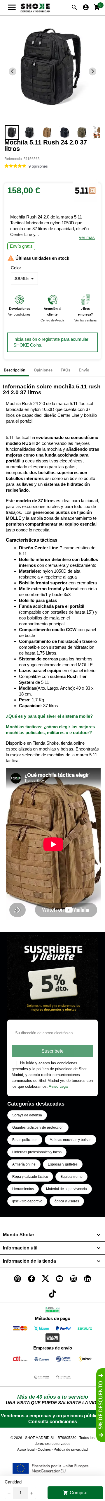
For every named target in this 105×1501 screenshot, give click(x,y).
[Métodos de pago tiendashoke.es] (20, 1329)
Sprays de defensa (27, 1115)
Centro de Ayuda (52, 320)
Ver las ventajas (85, 320)
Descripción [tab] (14, 370)
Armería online (24, 1164)
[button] (12, 132)
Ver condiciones (19, 314)
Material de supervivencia (66, 1189)
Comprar (75, 1492)
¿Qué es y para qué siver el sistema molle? (49, 716)
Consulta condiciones (52, 1421)
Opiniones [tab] (43, 370)
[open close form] (100, 1405)
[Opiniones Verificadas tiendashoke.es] (52, 1310)
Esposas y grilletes (63, 1164)
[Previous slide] (13, 71)
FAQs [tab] (65, 370)
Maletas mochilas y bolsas (70, 1140)
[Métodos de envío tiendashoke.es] (20, 1359)
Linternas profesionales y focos (37, 1152)
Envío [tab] (84, 370)
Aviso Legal (59, 1086)
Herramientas (23, 1189)
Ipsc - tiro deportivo (27, 1201)
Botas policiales (24, 1140)
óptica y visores (67, 1201)
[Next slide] (93, 71)
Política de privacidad (71, 1449)
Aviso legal (26, 1449)
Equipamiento (71, 1177)
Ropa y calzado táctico (30, 1177)
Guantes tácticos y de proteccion (38, 1127)
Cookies (44, 1449)
